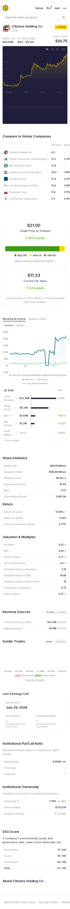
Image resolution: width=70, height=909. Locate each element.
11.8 (53, 192)
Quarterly (9, 325)
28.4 (53, 172)
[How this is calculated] (47, 159)
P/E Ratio (9, 544)
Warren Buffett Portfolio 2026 (19, 902)
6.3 (53, 152)
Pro (49, 8)
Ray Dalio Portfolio (48, 902)
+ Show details (11, 440)
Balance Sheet (37, 318)
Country (62, 612)
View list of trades (35, 680)
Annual (20, 325)
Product (51, 612)
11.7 (53, 198)
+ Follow (61, 27)
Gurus (39, 8)
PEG (6, 550)
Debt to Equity (12, 593)
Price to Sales (12, 557)
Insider (49, 641)
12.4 (53, 178)
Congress (61, 641)
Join (57, 8)
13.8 (53, 185)
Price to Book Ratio (14, 563)
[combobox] (35, 17)
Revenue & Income (14, 318)
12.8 (53, 165)
